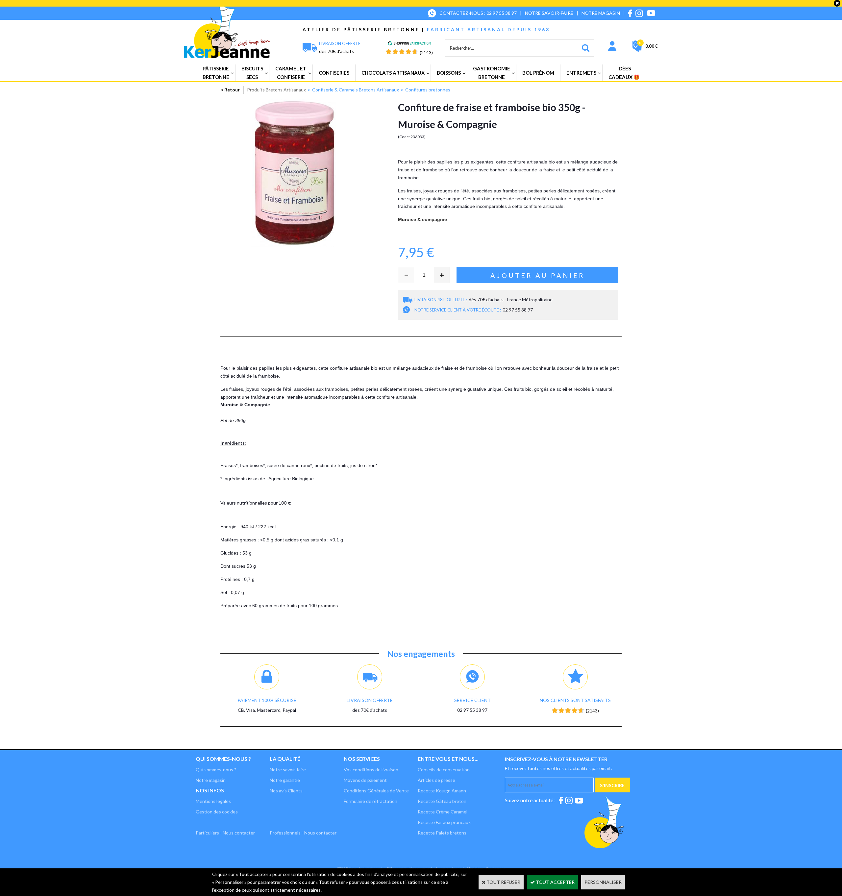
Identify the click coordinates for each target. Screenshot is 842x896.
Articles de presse (436, 780)
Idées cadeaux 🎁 (624, 72)
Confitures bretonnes (427, 89)
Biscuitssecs (252, 72)
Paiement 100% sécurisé (266, 700)
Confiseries (334, 73)
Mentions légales (213, 801)
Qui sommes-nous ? (223, 759)
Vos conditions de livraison (371, 769)
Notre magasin (211, 780)
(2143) (426, 52)
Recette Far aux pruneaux (444, 822)
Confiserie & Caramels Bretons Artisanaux (355, 89)
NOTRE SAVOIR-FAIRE (549, 13)
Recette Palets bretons (442, 832)
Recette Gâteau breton (442, 801)
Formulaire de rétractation (370, 801)
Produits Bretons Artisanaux (276, 89)
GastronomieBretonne (491, 72)
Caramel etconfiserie (291, 72)
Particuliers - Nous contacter (225, 832)
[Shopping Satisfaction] (409, 44)
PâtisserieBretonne (216, 72)
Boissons (449, 73)
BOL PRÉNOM (538, 73)
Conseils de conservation (444, 769)
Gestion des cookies (217, 811)
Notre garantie (285, 780)
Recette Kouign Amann (442, 790)
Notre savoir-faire (288, 769)
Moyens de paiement (365, 780)
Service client (472, 700)
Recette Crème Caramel (442, 811)
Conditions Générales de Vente (376, 790)
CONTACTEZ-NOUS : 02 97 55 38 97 (478, 13)
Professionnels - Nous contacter (303, 832)
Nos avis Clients (286, 790)
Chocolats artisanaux (393, 73)
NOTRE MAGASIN (601, 13)
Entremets (581, 73)
